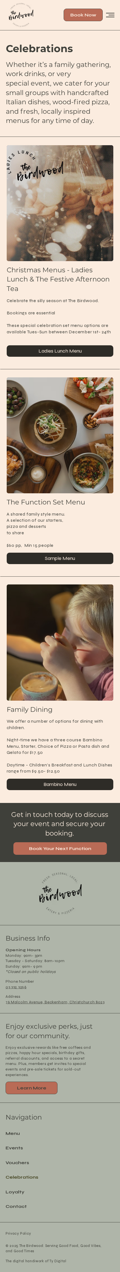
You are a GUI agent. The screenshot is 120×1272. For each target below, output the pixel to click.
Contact (16, 1206)
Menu (13, 1133)
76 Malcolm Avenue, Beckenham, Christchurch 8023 (55, 1002)
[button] (31, 1088)
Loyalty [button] (15, 1192)
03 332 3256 (16, 987)
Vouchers (17, 1162)
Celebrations (22, 1177)
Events (14, 1147)
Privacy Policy (18, 1233)
